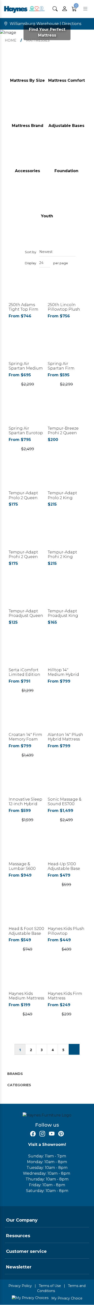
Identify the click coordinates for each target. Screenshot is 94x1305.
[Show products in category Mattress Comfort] (66, 65)
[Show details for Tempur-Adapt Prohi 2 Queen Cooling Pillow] (27, 536)
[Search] (55, 9)
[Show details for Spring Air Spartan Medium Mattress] (27, 348)
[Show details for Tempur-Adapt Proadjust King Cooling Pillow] (66, 596)
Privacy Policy (20, 1286)
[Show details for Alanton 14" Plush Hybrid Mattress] (66, 719)
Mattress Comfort (66, 80)
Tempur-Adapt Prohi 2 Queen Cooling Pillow (24, 557)
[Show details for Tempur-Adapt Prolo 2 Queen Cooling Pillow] (27, 477)
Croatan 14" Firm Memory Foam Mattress (25, 739)
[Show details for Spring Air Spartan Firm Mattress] (66, 348)
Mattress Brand (27, 125)
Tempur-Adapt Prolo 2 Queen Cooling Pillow (24, 497)
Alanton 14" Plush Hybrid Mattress (65, 736)
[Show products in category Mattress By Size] (27, 65)
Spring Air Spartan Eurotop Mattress (26, 433)
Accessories (27, 171)
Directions (71, 23)
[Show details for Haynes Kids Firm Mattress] (66, 978)
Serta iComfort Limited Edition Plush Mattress (24, 674)
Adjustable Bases (66, 125)
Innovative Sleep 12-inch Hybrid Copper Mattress (26, 804)
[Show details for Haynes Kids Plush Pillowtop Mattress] (66, 913)
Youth (47, 216)
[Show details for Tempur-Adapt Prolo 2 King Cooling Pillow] (66, 477)
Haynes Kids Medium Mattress (26, 995)
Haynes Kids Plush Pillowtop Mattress (66, 933)
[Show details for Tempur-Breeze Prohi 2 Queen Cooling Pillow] (66, 413)
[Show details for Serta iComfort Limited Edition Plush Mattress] (27, 654)
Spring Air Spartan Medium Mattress (26, 368)
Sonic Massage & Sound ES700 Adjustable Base (64, 804)
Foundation (66, 171)
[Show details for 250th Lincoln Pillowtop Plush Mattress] (66, 289)
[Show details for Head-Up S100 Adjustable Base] (66, 848)
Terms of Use (50, 1286)
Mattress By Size (27, 80)
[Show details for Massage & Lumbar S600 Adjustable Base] (27, 848)
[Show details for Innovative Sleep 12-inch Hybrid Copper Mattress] (27, 784)
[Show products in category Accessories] (27, 155)
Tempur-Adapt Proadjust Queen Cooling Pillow (26, 615)
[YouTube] (51, 1134)
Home (10, 40)
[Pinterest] (61, 1134)
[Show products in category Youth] (47, 200)
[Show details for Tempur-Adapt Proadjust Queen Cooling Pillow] (27, 596)
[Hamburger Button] (85, 9)
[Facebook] (33, 1134)
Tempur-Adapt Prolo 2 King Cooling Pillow (63, 497)
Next (74, 1049)
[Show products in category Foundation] (66, 155)
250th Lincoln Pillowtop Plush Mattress (64, 309)
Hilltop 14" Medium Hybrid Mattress (63, 674)
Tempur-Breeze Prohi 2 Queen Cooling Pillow (63, 433)
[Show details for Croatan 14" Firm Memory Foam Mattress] (27, 719)
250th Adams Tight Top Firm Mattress (23, 309)
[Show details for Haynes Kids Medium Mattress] (27, 978)
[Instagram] (42, 1134)
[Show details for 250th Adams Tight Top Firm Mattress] (27, 289)
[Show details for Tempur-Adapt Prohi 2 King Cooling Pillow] (66, 536)
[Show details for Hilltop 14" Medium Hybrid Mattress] (66, 654)
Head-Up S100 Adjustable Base (64, 866)
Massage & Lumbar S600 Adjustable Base (25, 868)
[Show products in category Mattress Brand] (27, 110)
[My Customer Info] (64, 8)
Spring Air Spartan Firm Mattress (61, 368)
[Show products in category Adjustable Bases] (66, 110)
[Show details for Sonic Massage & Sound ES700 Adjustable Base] (66, 784)
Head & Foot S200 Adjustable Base (26, 930)
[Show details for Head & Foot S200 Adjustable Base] (27, 913)
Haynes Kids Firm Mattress (65, 995)
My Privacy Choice (66, 1298)
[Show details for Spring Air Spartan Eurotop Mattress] (27, 413)
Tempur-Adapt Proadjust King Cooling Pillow (63, 615)
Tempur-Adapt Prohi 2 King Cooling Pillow (63, 557)
